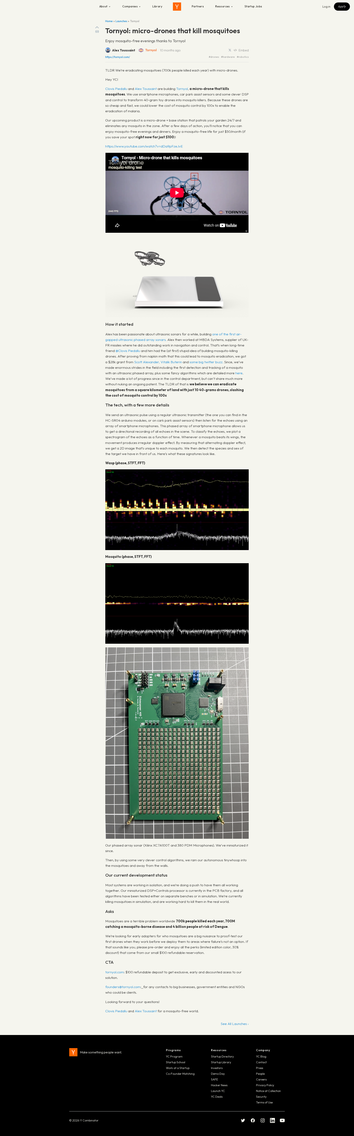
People (260, 1074)
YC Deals (216, 1097)
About (103, 6)
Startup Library (221, 1062)
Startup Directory (222, 1056)
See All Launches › (235, 1023)
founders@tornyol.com (122, 987)
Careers (261, 1079)
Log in (326, 6)
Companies (130, 6)
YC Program (174, 1056)
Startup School (175, 1062)
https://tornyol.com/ (117, 57)
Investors (216, 1068)
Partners (198, 6)
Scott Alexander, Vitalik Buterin (158, 362)
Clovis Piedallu (116, 88)
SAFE (214, 1079)
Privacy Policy (265, 1085)
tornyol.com (114, 972)
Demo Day (218, 1074)
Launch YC (218, 1091)
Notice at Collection (268, 1091)
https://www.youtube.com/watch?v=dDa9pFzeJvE (144, 146)
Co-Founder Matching (180, 1074)
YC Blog (261, 1056)
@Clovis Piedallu (128, 350)
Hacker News (219, 1085)
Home (109, 21)
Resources (222, 6)
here (239, 373)
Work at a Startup (177, 1068)
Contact (261, 1062)
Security (261, 1097)
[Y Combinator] (177, 6)
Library (157, 6)
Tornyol (151, 50)
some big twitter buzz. (206, 362)
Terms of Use (264, 1102)
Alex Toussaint (146, 88)
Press (259, 1068)
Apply (342, 6)
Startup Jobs (253, 6)
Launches (121, 21)
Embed (243, 50)
